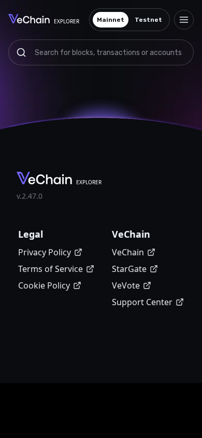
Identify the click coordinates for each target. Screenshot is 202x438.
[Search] (21, 52)
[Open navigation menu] (184, 20)
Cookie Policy (44, 285)
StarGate (129, 269)
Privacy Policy (44, 252)
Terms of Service (50, 269)
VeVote (126, 285)
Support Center (142, 302)
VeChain (128, 252)
